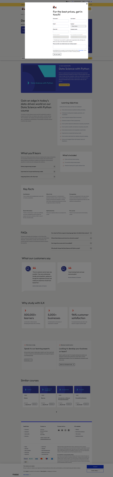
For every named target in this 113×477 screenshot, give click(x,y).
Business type (56, 34)
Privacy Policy (81, 50)
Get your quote (57, 54)
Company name (74, 29)
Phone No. (55, 29)
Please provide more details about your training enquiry (64, 43)
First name (55, 18)
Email (54, 23)
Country (72, 23)
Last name (73, 18)
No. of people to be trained (76, 34)
